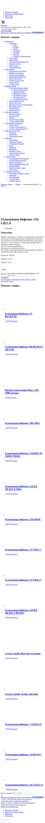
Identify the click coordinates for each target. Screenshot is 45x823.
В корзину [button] (14, 321)
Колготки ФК (14, 116)
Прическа (12, 132)
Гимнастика (9, 41)
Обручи (16, 54)
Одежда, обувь (14, 155)
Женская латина (19, 92)
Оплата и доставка (11, 12)
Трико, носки (14, 82)
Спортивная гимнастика (13, 123)
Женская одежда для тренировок (20, 105)
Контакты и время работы (14, 14)
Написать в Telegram (24, 33)
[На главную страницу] (11, 8)
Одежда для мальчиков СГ (18, 129)
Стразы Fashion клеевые (17, 160)
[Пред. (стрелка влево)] (2, 821)
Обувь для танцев (15, 79)
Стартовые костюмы (16, 144)
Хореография (9, 69)
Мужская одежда (15, 106)
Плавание (8, 138)
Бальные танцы (10, 86)
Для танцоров (14, 179)
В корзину (5, 277)
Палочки (16, 52)
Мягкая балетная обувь (17, 77)
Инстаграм (9, 17)
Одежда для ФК (15, 114)
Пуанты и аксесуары (16, 80)
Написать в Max (37, 33)
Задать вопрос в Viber (27, 279)
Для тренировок (15, 67)
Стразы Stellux (14, 166)
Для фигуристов (15, 181)
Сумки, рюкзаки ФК (16, 121)
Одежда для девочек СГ (17, 127)
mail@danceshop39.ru (21, 801)
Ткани (11, 281)
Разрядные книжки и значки (19, 173)
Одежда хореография (16, 75)
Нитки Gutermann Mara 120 (19, 164)
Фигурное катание (11, 112)
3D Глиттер (13, 170)
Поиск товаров (6, 793)
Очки (11, 145)
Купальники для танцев (17, 71)
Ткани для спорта (15, 162)
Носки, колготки (15, 103)
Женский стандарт (20, 93)
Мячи (15, 45)
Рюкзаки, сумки (15, 151)
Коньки (12, 118)
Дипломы (12, 175)
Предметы (13, 43)
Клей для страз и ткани (17, 168)
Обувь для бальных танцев (18, 88)
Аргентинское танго (20, 99)
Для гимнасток (14, 177)
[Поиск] (2, 795)
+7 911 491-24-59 (7, 801)
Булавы (16, 47)
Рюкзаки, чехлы (15, 64)
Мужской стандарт (20, 95)
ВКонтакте (9, 16)
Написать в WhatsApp (8, 33)
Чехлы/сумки (14, 108)
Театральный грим (15, 136)
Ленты (15, 49)
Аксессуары (13, 60)
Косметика (13, 134)
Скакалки (16, 51)
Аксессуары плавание (17, 153)
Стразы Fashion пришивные (19, 158)
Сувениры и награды (12, 171)
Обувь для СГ (14, 125)
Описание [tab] (8, 228)
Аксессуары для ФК (16, 119)
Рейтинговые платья (16, 101)
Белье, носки (13, 66)
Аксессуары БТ (14, 110)
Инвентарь (13, 149)
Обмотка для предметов (21, 56)
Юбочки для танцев (16, 73)
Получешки (13, 58)
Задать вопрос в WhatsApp (10, 279)
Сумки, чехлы (14, 84)
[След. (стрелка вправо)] (4, 821)
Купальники (13, 140)
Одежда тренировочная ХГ (19, 62)
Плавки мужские (15, 142)
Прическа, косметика (12, 131)
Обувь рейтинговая (20, 90)
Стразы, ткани (10, 157)
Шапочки (12, 147)
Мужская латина (19, 97)
